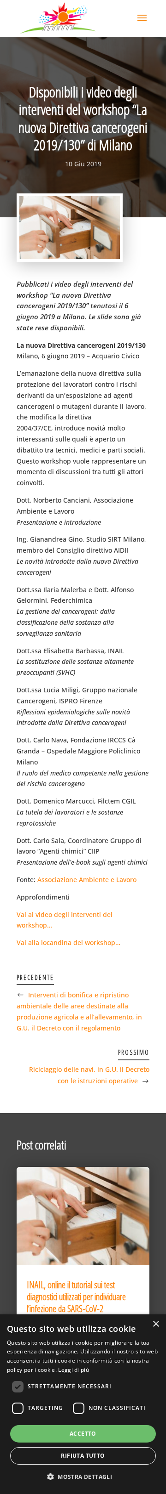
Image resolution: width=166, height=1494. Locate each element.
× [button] (155, 1324)
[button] (83, 1477)
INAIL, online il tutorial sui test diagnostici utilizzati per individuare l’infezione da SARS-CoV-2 (76, 1297)
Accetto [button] (83, 1433)
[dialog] (83, 1404)
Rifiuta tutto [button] (83, 1456)
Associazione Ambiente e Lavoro (86, 879)
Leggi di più (73, 1370)
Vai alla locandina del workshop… (68, 942)
